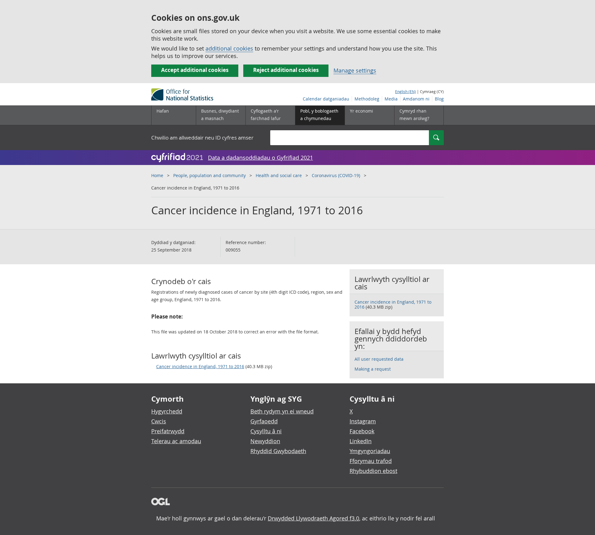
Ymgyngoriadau (370, 451)
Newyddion (265, 441)
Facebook (362, 431)
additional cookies (229, 48)
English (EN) (405, 91)
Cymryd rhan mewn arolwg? (414, 114)
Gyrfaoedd (264, 421)
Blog (439, 99)
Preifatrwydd (167, 431)
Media (391, 99)
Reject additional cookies (286, 70)
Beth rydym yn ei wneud (282, 411)
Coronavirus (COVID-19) (336, 175)
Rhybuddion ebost (373, 471)
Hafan (162, 111)
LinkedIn (361, 441)
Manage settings (354, 70)
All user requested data (379, 359)
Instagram (363, 421)
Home (157, 175)
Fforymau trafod (371, 461)
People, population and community (209, 175)
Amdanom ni (416, 99)
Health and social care (279, 175)
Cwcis (158, 421)
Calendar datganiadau (326, 99)
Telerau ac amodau (176, 441)
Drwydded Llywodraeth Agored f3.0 (313, 518)
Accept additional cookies (194, 70)
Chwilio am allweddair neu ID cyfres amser (202, 137)
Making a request (373, 369)
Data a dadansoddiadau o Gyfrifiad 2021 (260, 157)
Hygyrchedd (166, 411)
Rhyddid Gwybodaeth (278, 451)
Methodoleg (367, 99)
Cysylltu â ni (266, 431)
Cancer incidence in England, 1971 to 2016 (200, 366)
